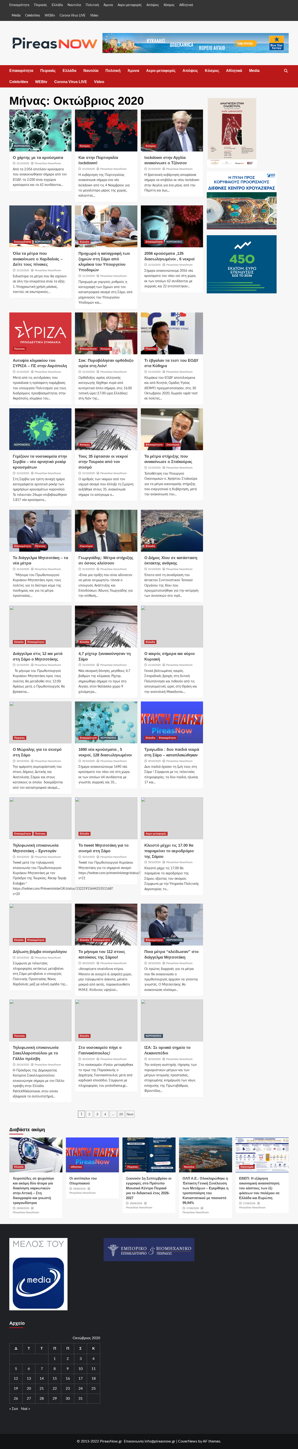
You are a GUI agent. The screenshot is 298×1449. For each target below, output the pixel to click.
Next (130, 1114)
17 (80, 1378)
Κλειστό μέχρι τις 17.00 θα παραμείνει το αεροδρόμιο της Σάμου (169, 851)
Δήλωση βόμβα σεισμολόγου (40, 951)
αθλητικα (76, 1166)
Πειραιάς (40, 5)
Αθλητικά (186, 5)
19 (16, 1388)
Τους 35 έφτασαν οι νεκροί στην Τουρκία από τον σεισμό (103, 462)
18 (93, 1378)
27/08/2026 (192, 1208)
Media (16, 15)
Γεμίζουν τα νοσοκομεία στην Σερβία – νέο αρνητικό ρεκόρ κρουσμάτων (40, 462)
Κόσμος (169, 5)
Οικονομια (172, 444)
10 (80, 1369)
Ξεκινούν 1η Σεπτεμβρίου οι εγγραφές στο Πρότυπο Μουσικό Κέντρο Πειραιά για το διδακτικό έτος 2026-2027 (148, 1188)
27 (29, 1398)
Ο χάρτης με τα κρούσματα (38, 157)
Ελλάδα (57, 5)
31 (80, 1398)
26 (16, 1398)
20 (121, 1114)
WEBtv (50, 15)
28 (42, 1398)
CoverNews (187, 1441)
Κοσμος (85, 145)
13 (29, 1378)
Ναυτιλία (74, 5)
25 (93, 1388)
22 (55, 1388)
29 (55, 1398)
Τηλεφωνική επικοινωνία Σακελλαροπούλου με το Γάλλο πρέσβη (35, 1053)
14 (42, 1378)
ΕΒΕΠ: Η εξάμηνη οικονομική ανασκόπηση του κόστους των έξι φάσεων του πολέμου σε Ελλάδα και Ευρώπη (259, 1188)
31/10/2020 (23, 163)
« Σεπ (13, 1409)
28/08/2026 (23, 1208)
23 (68, 1388)
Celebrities (32, 15)
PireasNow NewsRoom (48, 163)
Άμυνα (108, 5)
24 (80, 1388)
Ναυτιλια (189, 1166)
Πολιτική (92, 5)
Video (94, 15)
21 (42, 1388)
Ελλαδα (84, 241)
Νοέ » (25, 1409)
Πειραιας (151, 348)
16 (68, 1378)
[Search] (286, 71)
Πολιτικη (19, 348)
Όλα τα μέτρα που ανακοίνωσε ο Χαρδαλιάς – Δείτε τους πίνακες (38, 259)
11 (93, 1369)
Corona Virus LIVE (72, 15)
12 (16, 1378)
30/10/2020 (23, 761)
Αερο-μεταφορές (130, 5)
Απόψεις (152, 5)
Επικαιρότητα (19, 5)
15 (55, 1378)
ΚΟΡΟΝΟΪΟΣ (22, 145)
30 (68, 1398)
